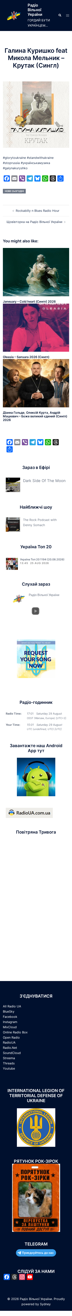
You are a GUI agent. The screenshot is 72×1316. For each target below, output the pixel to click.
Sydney (45, 1304)
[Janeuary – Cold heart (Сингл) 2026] (36, 272)
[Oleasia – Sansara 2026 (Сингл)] (36, 327)
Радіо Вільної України (35, 10)
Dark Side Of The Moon (44, 480)
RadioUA (9, 1042)
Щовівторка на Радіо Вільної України (34, 222)
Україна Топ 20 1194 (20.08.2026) (42, 559)
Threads (9, 1063)
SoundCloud (12, 1053)
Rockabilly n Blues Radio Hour (37, 211)
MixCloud (10, 1027)
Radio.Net (10, 1048)
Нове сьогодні (14, 191)
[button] (59, 15)
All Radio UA (12, 1006)
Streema (9, 1058)
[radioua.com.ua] (29, 812)
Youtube (9, 1068)
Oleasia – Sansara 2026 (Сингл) (26, 357)
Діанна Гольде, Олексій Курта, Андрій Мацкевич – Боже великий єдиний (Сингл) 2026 (35, 416)
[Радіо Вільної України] (14, 15)
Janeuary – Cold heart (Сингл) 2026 (29, 301)
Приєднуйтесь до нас (38, 1253)
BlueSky (8, 1011)
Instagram (10, 1022)
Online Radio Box (15, 1032)
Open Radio (11, 1037)
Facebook (10, 1017)
